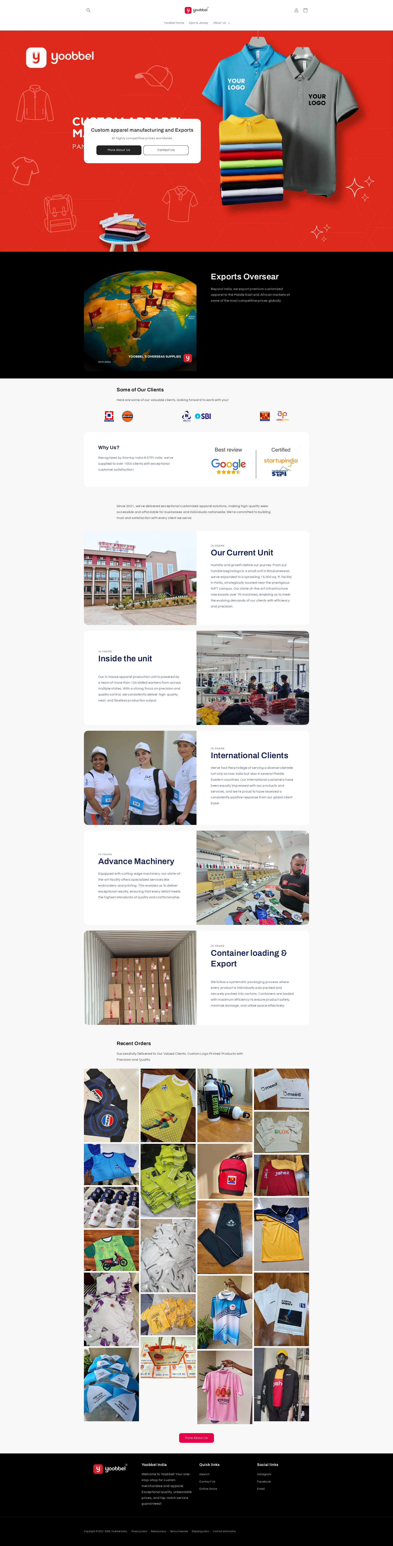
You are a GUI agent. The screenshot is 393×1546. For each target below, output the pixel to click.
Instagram (264, 1474)
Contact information (224, 1531)
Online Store (208, 1488)
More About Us (119, 150)
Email (261, 1488)
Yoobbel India (119, 1531)
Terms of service (179, 1531)
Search (204, 1474)
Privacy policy (139, 1531)
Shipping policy (200, 1531)
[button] (88, 10)
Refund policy (158, 1531)
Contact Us (166, 150)
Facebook (264, 1481)
